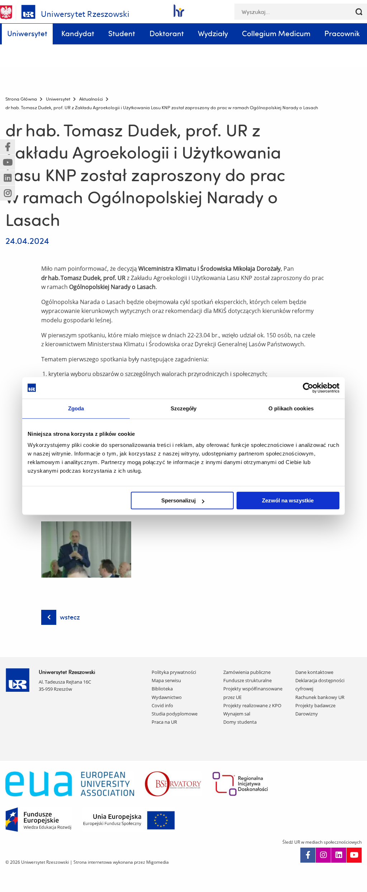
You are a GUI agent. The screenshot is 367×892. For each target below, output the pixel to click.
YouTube (354, 855)
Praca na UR (164, 722)
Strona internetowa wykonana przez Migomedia (121, 862)
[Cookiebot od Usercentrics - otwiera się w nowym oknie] (308, 387)
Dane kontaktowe (314, 672)
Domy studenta (240, 722)
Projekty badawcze (315, 705)
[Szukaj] (359, 12)
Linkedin (338, 855)
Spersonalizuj (178, 500)
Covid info (162, 705)
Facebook (307, 855)
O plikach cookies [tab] (291, 408)
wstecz (70, 617)
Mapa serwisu (166, 680)
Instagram (323, 855)
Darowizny (306, 713)
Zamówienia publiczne (247, 672)
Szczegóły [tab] (184, 408)
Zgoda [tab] (76, 408)
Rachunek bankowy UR (319, 697)
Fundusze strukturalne (247, 680)
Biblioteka (162, 688)
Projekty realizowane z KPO (252, 705)
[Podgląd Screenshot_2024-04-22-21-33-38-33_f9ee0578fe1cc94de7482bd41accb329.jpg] (86, 549)
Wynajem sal (236, 713)
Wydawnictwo (167, 697)
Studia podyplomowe (174, 713)
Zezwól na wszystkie (288, 500)
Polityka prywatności (174, 672)
